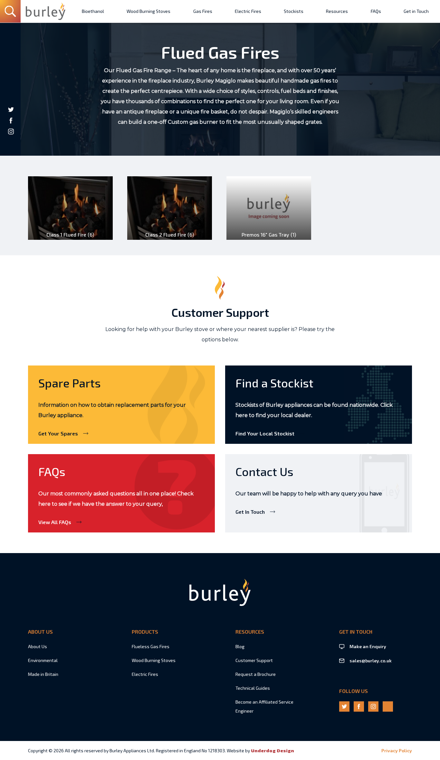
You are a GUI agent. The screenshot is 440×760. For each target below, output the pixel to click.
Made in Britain (43, 674)
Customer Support (254, 660)
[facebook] (11, 120)
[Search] (10, 11)
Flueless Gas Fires (150, 646)
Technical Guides (252, 688)
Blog (239, 646)
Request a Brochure (255, 674)
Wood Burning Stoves (154, 660)
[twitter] (11, 109)
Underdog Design (272, 750)
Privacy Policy (396, 750)
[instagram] (11, 131)
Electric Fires (145, 674)
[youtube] (11, 142)
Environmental (43, 660)
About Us (37, 646)
